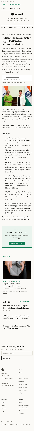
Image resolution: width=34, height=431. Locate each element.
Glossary (3, 405)
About (20, 411)
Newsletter (21, 413)
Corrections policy (23, 408)
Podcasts (4, 8)
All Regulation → (24, 301)
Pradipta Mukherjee (12, 77)
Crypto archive (5, 411)
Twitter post (19, 186)
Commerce (21, 381)
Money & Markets (23, 378)
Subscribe (17, 8)
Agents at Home (22, 387)
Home (3, 34)
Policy (20, 393)
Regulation (8, 34)
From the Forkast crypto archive (13, 82)
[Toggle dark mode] (23, 8)
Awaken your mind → (17, 243)
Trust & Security (22, 390)
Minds (20, 402)
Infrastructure (14, 27)
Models (4, 27)
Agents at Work (22, 384)
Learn (11, 8)
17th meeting (12, 192)
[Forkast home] (17, 14)
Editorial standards (23, 405)
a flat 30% (27, 162)
